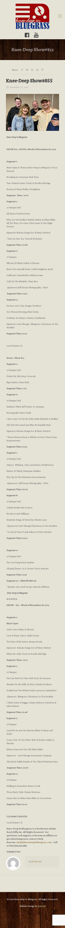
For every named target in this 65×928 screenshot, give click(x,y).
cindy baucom (35, 861)
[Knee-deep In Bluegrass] (32, 16)
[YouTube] (36, 35)
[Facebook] (27, 35)
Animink (42, 906)
